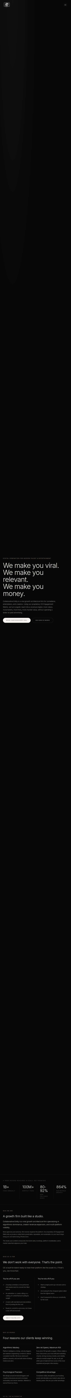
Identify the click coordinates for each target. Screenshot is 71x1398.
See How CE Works (43, 620)
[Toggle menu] (65, 5)
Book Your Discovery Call (16, 620)
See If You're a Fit (13, 1318)
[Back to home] (5, 4)
